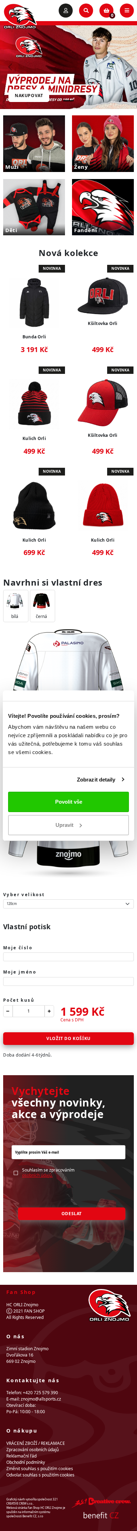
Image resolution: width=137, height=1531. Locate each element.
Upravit (64, 825)
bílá (14, 616)
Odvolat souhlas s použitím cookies (40, 1475)
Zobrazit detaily (96, 780)
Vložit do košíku (68, 1038)
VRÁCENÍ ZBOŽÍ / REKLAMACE (35, 1443)
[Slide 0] (68, 101)
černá (41, 616)
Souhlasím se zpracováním (48, 1173)
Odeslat (71, 1214)
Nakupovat (29, 95)
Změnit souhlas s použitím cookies (39, 1469)
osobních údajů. (37, 1175)
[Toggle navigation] (127, 11)
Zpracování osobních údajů (32, 1450)
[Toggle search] (86, 11)
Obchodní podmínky (25, 1462)
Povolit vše (68, 802)
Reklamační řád (21, 1456)
